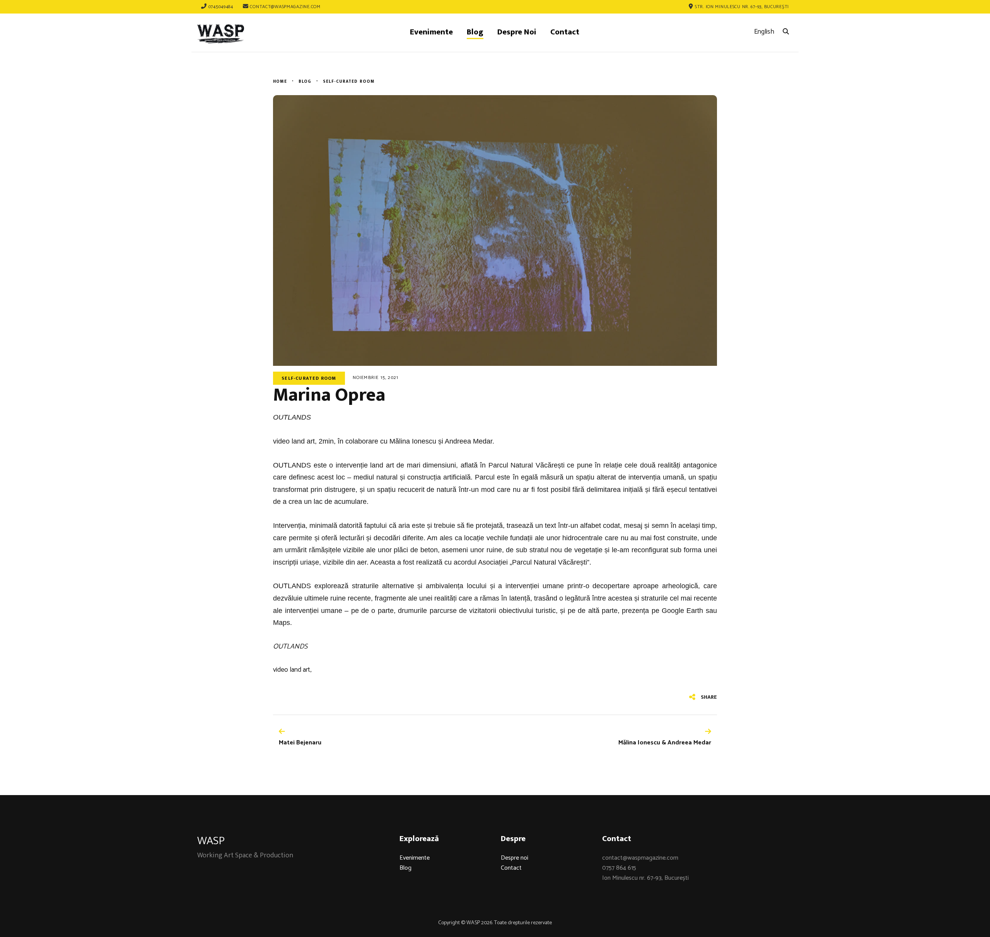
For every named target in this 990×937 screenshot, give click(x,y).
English (764, 32)
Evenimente (414, 858)
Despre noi (514, 858)
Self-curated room (309, 378)
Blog (405, 868)
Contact (511, 868)
